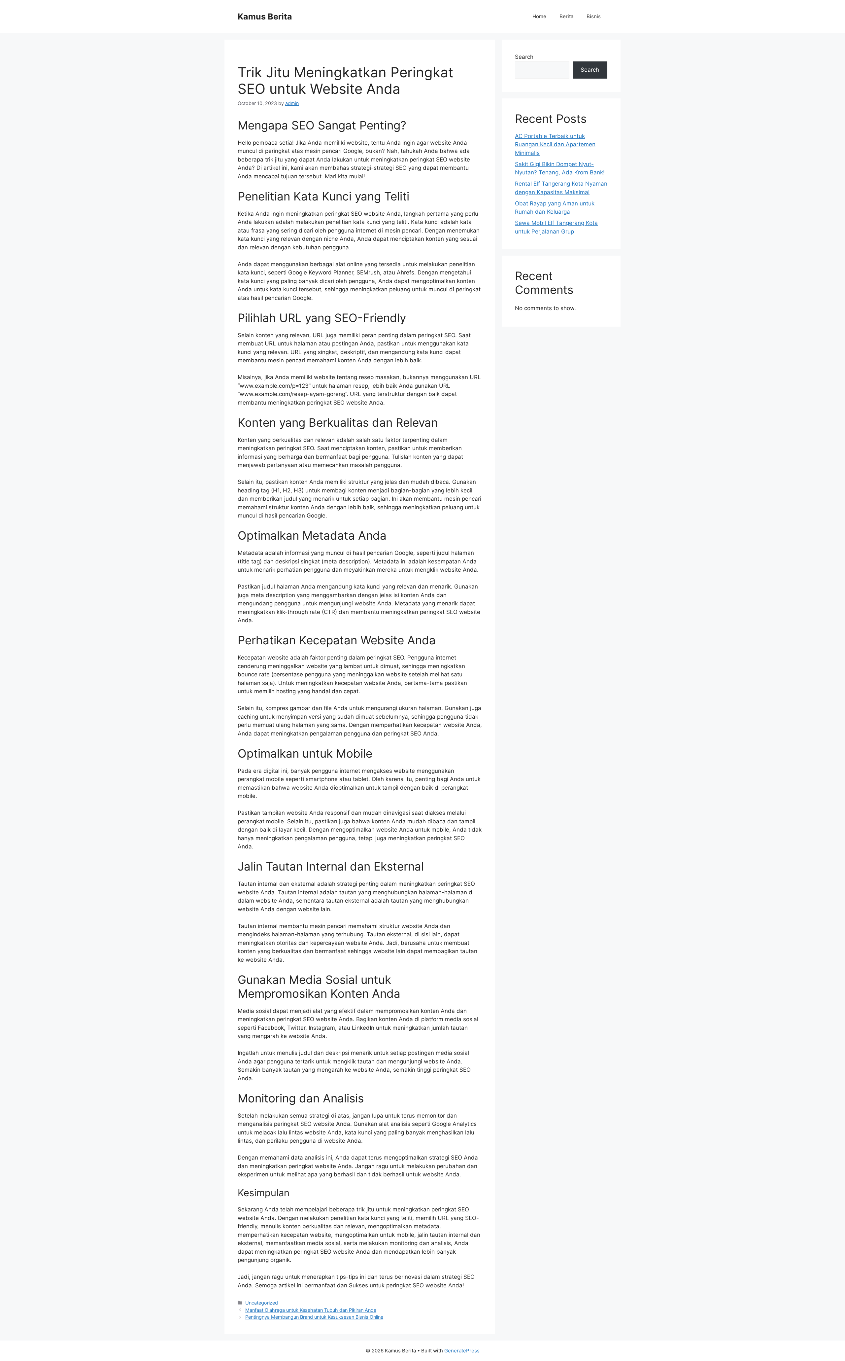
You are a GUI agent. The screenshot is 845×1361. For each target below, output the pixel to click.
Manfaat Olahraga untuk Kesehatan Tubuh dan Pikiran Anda (310, 1310)
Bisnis (594, 16)
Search (524, 57)
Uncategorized (261, 1303)
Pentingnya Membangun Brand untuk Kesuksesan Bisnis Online (314, 1317)
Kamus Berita (265, 16)
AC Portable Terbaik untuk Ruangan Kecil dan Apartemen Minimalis (555, 144)
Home (539, 16)
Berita (566, 16)
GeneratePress (462, 1350)
